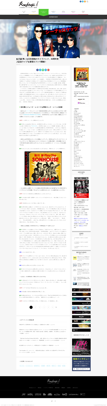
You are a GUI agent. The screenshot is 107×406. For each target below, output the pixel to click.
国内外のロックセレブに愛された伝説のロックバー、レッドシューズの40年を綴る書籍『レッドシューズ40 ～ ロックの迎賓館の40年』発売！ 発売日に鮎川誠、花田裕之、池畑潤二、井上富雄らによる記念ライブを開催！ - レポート (42, 331)
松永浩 (59, 365)
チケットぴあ (82, 222)
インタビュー (44, 12)
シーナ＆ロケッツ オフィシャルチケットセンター (81, 243)
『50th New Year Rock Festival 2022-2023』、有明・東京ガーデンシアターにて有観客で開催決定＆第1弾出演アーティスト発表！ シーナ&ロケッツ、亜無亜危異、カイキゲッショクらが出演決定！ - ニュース (43, 339)
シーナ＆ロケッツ (29, 365)
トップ (23, 12)
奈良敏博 (43, 365)
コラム (63, 12)
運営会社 (39, 387)
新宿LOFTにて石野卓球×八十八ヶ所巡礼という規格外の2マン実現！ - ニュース (37, 324)
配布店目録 (57, 387)
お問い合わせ (75, 387)
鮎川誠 (64, 365)
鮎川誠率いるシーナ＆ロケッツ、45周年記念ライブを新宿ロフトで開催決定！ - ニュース (39, 345)
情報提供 (63, 387)
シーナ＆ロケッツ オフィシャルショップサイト (81, 247)
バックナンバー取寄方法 (48, 387)
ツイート (28, 111)
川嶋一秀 (48, 365)
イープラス (84, 220)
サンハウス (22, 365)
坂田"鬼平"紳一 (36, 365)
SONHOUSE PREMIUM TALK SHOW (31, 114)
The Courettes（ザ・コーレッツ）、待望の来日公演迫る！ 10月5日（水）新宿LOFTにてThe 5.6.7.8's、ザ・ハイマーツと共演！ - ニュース (42, 351)
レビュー (73, 12)
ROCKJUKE (34, 126)
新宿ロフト (54, 365)
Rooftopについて (32, 387)
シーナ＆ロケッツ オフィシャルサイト (81, 238)
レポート (53, 12)
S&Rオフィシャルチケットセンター (81, 218)
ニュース (34, 12)
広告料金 (69, 387)
